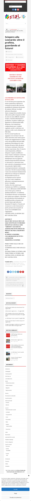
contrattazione (8, 378)
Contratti (8, 412)
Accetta (15, 489)
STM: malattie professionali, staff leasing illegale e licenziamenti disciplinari (14, 314)
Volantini (7, 466)
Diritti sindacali (9, 385)
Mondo (7, 405)
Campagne (7, 371)
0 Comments (20, 57)
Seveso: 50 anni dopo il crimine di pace (14, 320)
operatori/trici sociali (10, 437)
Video (6, 463)
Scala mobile (9, 426)
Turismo (7, 461)
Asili (7, 455)
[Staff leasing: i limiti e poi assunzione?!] (8, 335)
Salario (7, 424)
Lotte (6, 432)
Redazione (9, 51)
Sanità (7, 448)
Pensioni (8, 446)
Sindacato (7, 459)
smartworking (18, 266)
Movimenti (7, 434)
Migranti (7, 388)
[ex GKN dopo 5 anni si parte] (8, 353)
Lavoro (15, 54)
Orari (18, 54)
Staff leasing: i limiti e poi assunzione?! (14, 307)
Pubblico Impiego (9, 439)
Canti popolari (8, 374)
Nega (15, 493)
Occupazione (9, 414)
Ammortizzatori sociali (11, 409)
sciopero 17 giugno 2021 (12, 264)
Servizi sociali (8, 444)
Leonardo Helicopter (19, 261)
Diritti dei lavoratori (10, 383)
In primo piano (13, 29)
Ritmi (21, 54)
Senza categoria (9, 442)
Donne (6, 393)
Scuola (7, 453)
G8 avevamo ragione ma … (11, 311)
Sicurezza (8, 429)
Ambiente (7, 369)
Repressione (9, 390)
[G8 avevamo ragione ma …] (8, 341)
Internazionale (8, 400)
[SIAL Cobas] (15, 16)
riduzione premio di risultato (14, 263)
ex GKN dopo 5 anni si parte (11, 318)
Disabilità (8, 450)
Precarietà (8, 419)
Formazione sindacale (10, 395)
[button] (28, 475)
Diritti (6, 381)
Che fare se (8, 376)
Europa (7, 402)
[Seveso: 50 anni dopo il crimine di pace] (8, 359)
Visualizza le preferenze (15, 497)
